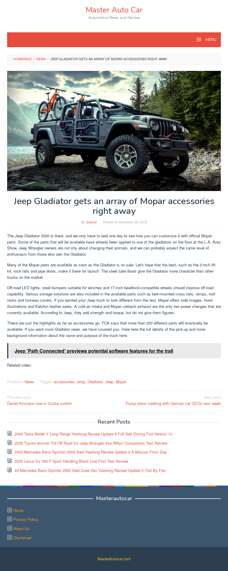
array (81, 381)
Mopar (121, 381)
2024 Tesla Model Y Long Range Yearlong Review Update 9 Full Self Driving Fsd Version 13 (93, 434)
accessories (64, 381)
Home (18, 510)
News (29, 381)
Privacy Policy (25, 519)
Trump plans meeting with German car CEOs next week (173, 400)
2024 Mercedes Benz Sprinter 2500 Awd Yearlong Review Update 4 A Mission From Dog (91, 452)
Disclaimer (22, 537)
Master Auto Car (114, 10)
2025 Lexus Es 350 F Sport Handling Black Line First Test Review (71, 461)
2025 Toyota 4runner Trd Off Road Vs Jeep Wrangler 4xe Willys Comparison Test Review (91, 443)
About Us (21, 528)
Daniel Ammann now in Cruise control (39, 400)
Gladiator (95, 381)
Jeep (109, 381)
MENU (210, 39)
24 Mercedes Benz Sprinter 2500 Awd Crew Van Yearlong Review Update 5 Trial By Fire (90, 470)
